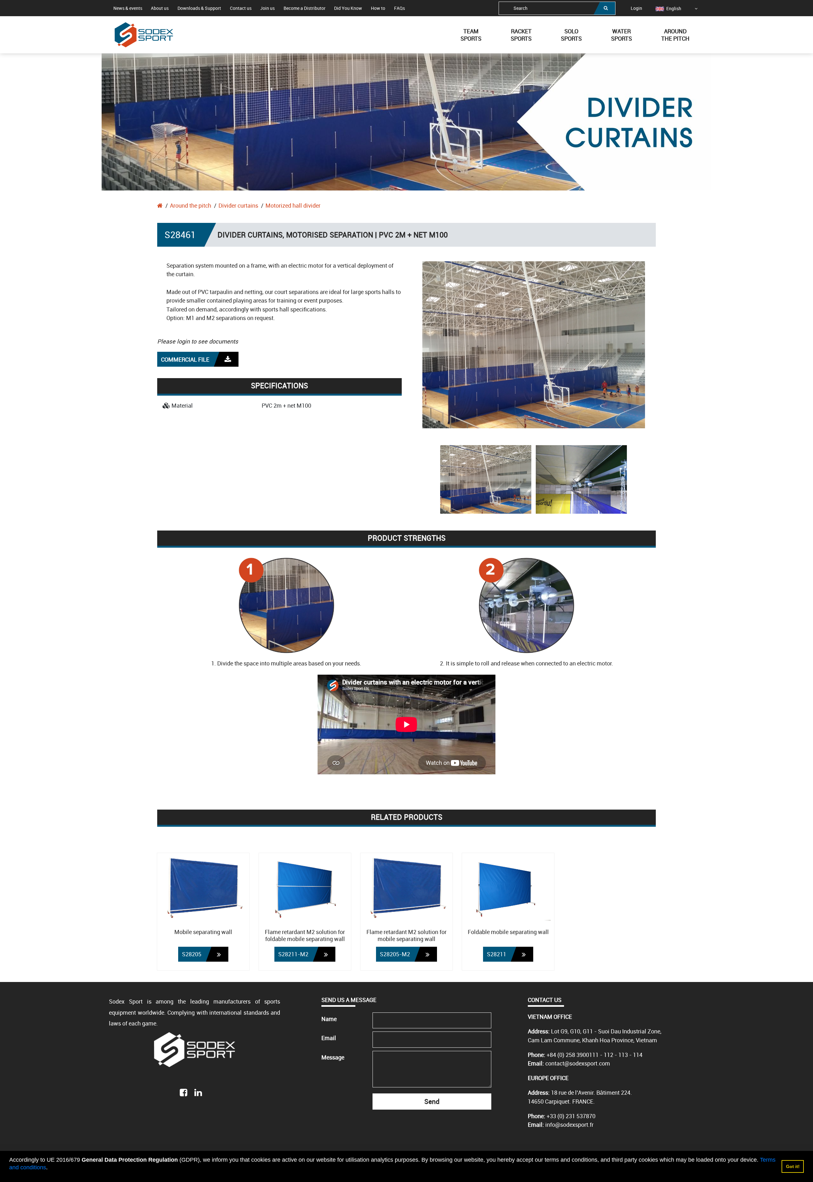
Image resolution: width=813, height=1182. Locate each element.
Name (329, 1019)
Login (636, 8)
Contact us (241, 8)
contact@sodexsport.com (577, 1063)
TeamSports (470, 34)
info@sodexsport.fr (569, 1124)
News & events (127, 8)
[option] (668, 8)
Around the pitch (190, 205)
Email (328, 1038)
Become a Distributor (305, 8)
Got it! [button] (793, 1166)
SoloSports (571, 34)
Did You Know (348, 8)
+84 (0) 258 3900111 (573, 1054)
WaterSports (621, 34)
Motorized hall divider (292, 205)
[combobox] (557, 8)
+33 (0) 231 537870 (571, 1116)
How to (378, 8)
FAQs (399, 8)
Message (332, 1057)
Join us (267, 8)
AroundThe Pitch (675, 34)
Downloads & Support (199, 8)
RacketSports (521, 34)
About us (160, 8)
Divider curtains (238, 205)
